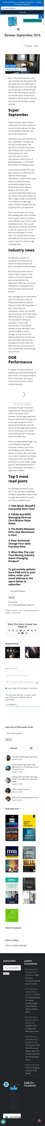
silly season (22, 144)
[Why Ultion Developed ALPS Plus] (8, 797)
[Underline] (12, 682)
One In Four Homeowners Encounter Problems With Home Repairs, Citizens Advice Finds (33, 1003)
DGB (8, 610)
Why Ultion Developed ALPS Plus (25, 797)
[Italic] (9, 682)
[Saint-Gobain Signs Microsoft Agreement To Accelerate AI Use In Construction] (8, 767)
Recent (13, 748)
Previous (28, 46)
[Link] (27, 682)
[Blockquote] (22, 682)
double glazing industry (31, 610)
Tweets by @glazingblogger (16, 945)
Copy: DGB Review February (23, 403)
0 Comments (16, 613)
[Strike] (15, 682)
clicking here (13, 286)
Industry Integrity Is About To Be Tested (32, 1070)
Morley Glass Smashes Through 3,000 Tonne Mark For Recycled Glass (25, 779)
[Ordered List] (17, 682)
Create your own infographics (22, 405)
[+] (32, 682)
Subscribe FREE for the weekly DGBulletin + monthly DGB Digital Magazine (22, 3)
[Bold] (7, 682)
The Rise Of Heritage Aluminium (25, 757)
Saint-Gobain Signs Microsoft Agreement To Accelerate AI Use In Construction (25, 767)
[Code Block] (25, 682)
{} (30, 682)
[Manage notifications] (39, 1120)
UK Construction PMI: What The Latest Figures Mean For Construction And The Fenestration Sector (32, 1051)
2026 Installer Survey (20, 789)
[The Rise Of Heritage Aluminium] (8, 757)
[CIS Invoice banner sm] (32, 20)
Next (36, 46)
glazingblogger (16, 1117)
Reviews (7, 613)
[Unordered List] (20, 682)
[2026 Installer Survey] (8, 789)
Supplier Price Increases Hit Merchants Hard (32, 1029)
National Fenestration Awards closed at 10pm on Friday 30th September (21, 302)
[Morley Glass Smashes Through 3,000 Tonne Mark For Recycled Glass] (8, 779)
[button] (6, 652)
